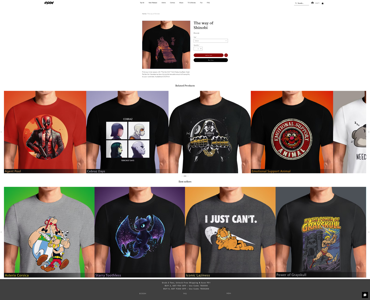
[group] (185, 132)
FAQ (185, 293)
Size (195, 37)
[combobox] (211, 41)
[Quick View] (45, 132)
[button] (322, 3)
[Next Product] (369, 132)
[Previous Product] (1, 132)
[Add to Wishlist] (226, 55)
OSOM (49, 3)
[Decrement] (195, 48)
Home (144, 14)
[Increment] (201, 48)
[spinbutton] (198, 48)
